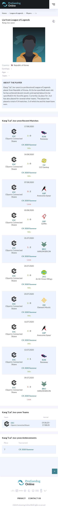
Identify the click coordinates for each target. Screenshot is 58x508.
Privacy (21, 498)
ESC (14, 136)
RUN (44, 137)
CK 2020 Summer (29, 145)
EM (44, 305)
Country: (6, 65)
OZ (44, 165)
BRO (44, 249)
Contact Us (34, 498)
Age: (4, 72)
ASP (44, 193)
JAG (44, 277)
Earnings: (6, 69)
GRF (44, 221)
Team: (4, 76)
